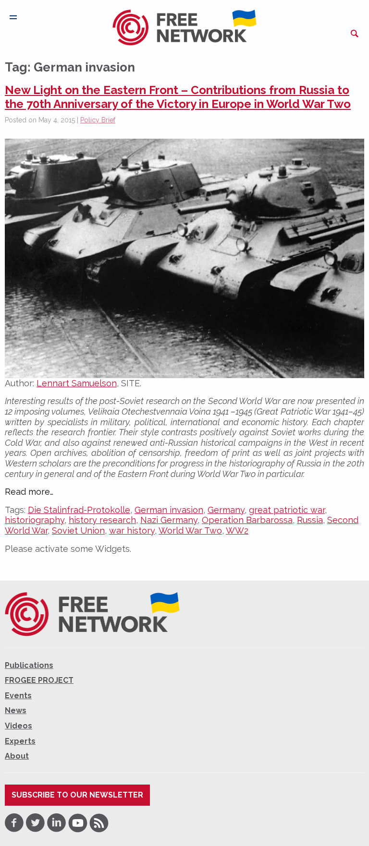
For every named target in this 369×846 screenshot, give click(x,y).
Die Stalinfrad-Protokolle (79, 510)
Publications (29, 665)
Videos (18, 725)
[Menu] (13, 17)
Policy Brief (97, 120)
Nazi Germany (168, 520)
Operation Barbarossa (247, 520)
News (15, 710)
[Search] (354, 33)
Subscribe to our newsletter (77, 794)
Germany (226, 510)
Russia (310, 520)
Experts (20, 741)
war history (132, 530)
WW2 (237, 530)
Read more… (29, 492)
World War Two (190, 530)
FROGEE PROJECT (39, 680)
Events (18, 695)
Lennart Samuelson (77, 383)
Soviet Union (78, 530)
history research (102, 520)
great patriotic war (287, 510)
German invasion (169, 510)
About (17, 756)
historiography (34, 520)
